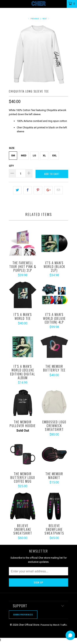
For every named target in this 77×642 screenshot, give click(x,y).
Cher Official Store (29, 624)
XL (44, 155)
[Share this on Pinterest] (38, 190)
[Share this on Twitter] (17, 190)
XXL (54, 155)
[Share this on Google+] (48, 190)
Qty (11, 165)
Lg (34, 155)
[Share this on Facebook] (27, 190)
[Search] (61, 3)
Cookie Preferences (23, 614)
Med (23, 155)
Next (44, 19)
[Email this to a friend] (58, 190)
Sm (13, 155)
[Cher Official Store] (38, 4)
